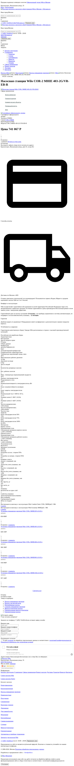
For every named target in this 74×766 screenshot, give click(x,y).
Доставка (8, 68)
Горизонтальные (6, 731)
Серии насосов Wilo (7, 675)
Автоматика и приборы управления (12, 734)
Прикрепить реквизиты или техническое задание (17, 642)
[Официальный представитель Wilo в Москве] (25, 9)
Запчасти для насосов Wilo (9, 737)
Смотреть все (37, 591)
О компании (9, 52)
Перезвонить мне (32, 741)
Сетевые (3, 724)
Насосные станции (7, 705)
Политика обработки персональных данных (29, 749)
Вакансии (11, 61)
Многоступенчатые (7, 728)
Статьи (10, 56)
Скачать (3, 506)
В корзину (4, 140)
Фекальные (4, 714)
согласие (10, 640)
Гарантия (11, 54)
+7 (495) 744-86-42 (7, 23)
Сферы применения (11, 64)
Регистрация (9, 7)
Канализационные (7, 688)
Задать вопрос (5, 657)
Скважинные (5, 701)
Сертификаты (13, 57)
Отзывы (11, 63)
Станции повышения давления (15, 607)
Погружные (5, 698)
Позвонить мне (30, 23)
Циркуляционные (6, 685)
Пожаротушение (10, 98)
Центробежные (6, 718)
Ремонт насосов (10, 66)
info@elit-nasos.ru (18, 23)
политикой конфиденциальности (60, 640)
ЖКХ (6, 110)
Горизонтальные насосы (13, 612)
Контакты (8, 69)
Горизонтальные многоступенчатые (16, 610)
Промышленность (11, 106)
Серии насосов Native (8, 679)
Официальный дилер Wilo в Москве (38, 2)
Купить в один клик (14, 141)
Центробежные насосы (12, 605)
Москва (10, 12)
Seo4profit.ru (28, 752)
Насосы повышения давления (39, 73)
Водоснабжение (10, 95)
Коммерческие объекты (13, 102)
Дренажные (4, 708)
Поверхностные (6, 695)
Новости (11, 59)
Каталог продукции (11, 50)
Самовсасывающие (7, 721)
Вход (2, 7)
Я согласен (5, 764)
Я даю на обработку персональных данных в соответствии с (37, 640)
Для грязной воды (7, 711)
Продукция (19, 73)
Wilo (56, 73)
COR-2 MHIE (9, 120)
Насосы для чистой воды (13, 603)
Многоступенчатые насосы (14, 608)
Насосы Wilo (5, 73)
